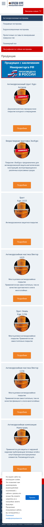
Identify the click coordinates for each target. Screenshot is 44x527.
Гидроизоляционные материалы (16, 29)
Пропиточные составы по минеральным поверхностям (19, 36)
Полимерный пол (9, 43)
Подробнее (22, 128)
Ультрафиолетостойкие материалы (17, 49)
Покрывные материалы (12, 24)
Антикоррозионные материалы (15, 18)
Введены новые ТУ (33, 11)
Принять (32, 497)
